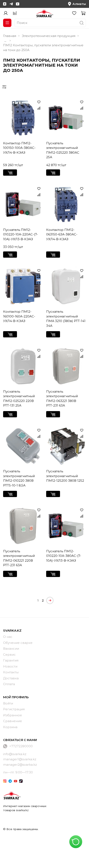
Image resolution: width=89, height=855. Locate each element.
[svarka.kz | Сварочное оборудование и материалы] (11, 795)
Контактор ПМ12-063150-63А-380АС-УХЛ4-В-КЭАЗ (61, 234)
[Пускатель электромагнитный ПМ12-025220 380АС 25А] (66, 118)
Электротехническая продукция (48, 36)
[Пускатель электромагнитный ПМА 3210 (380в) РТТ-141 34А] (66, 286)
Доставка (11, 678)
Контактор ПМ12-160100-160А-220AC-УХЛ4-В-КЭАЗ (19, 316)
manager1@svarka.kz (19, 759)
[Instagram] (4, 4)
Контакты (11, 672)
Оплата (9, 684)
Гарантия (10, 660)
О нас (7, 637)
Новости (10, 666)
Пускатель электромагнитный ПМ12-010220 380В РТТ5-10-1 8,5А (19, 478)
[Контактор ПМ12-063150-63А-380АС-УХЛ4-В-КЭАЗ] (66, 204)
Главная (9, 36)
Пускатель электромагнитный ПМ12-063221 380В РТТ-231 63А (62, 399)
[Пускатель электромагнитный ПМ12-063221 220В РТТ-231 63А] (23, 526)
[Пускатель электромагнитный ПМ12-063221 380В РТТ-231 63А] (66, 366)
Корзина (10, 727)
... (5, 40)
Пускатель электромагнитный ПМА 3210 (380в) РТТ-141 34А (65, 319)
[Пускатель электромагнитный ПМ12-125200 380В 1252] (66, 446)
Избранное (12, 715)
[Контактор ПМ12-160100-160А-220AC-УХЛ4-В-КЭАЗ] (23, 286)
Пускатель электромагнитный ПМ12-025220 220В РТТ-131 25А (19, 399)
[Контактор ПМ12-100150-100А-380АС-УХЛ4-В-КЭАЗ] (23, 118)
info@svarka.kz (14, 754)
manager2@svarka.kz (20, 765)
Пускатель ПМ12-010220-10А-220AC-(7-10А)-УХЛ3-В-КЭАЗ (20, 234)
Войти (8, 703)
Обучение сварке (17, 643)
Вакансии (11, 648)
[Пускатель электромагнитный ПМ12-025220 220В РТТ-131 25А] (23, 366)
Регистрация (14, 709)
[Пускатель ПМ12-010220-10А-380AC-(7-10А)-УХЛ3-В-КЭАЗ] (66, 526)
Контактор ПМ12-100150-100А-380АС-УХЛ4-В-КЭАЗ (19, 147)
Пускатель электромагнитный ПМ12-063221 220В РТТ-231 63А (19, 558)
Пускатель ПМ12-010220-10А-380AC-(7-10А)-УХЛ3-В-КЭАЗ (63, 555)
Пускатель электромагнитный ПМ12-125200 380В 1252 (65, 476)
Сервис (9, 655)
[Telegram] (11, 4)
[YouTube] (17, 4)
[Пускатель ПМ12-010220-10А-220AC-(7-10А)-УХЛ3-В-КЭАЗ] (23, 204)
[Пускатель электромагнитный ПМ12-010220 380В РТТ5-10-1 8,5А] (23, 446)
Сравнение (12, 721)
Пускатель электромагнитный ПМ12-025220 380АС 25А (62, 150)
